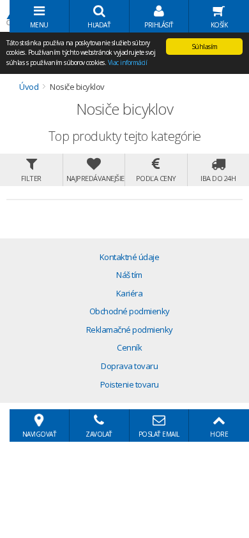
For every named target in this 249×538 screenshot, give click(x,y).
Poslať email (159, 434)
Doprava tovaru (129, 366)
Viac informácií (127, 62)
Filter (31, 178)
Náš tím (129, 274)
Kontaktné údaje (130, 257)
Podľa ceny (156, 178)
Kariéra (129, 293)
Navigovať (39, 434)
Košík (219, 24)
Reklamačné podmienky (129, 329)
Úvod (28, 86)
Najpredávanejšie (95, 178)
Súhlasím (205, 46)
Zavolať (99, 434)
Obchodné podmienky (129, 311)
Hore (219, 434)
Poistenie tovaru (129, 384)
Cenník (129, 347)
